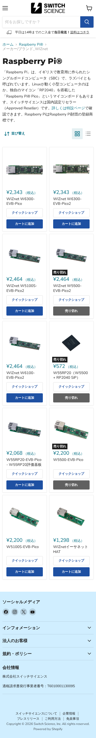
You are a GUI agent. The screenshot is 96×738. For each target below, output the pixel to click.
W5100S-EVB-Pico (22, 546)
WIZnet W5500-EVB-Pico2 (67, 288)
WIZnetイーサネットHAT (70, 549)
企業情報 (69, 713)
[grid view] (77, 133)
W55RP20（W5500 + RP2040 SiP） (70, 375)
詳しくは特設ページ (68, 108)
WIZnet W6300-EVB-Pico (20, 201)
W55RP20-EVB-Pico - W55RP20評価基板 (24, 462)
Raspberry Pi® (31, 44)
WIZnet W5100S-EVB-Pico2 (21, 288)
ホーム (8, 44)
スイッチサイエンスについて (36, 713)
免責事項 (72, 719)
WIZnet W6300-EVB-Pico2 (67, 201)
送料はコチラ (79, 32)
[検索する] (87, 22)
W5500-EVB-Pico (68, 459)
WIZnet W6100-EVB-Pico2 (20, 375)
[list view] (88, 133)
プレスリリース (28, 719)
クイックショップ (24, 212)
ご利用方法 (53, 719)
